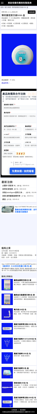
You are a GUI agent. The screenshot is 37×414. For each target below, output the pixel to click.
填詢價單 (23, 410)
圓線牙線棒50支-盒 (21, 368)
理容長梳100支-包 (21, 383)
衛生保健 (8, 7)
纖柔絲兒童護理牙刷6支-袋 (24, 295)
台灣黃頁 (14, 410)
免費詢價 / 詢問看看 (23, 171)
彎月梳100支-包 (20, 309)
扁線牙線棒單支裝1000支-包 (25, 397)
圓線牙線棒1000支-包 (22, 353)
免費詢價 (32, 12)
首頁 (2, 7)
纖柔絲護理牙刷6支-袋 (22, 280)
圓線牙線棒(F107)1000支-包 (25, 339)
